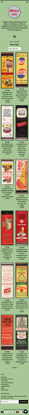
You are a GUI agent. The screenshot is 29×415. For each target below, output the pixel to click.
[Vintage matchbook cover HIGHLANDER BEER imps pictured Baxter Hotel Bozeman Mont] (7, 122)
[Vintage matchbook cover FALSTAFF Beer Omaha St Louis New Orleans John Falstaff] (7, 70)
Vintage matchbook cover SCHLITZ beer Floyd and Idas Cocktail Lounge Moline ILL (7, 304)
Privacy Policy (5, 384)
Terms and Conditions (7, 382)
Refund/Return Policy (7, 379)
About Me (3, 377)
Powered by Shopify (21, 409)
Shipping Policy (5, 386)
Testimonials (4, 390)
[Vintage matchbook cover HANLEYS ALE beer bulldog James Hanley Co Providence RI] (7, 228)
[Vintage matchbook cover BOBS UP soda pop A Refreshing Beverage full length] (22, 176)
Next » (15, 367)
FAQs (2, 388)
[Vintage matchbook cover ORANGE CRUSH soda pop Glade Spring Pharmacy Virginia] (7, 332)
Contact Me (4, 381)
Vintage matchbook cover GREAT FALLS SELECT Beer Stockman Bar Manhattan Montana (21, 148)
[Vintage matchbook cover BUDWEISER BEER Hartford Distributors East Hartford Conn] (22, 228)
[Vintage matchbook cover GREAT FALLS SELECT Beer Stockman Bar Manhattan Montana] (22, 122)
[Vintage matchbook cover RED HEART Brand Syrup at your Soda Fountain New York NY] (22, 280)
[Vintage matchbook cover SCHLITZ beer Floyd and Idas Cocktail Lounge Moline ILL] (7, 280)
